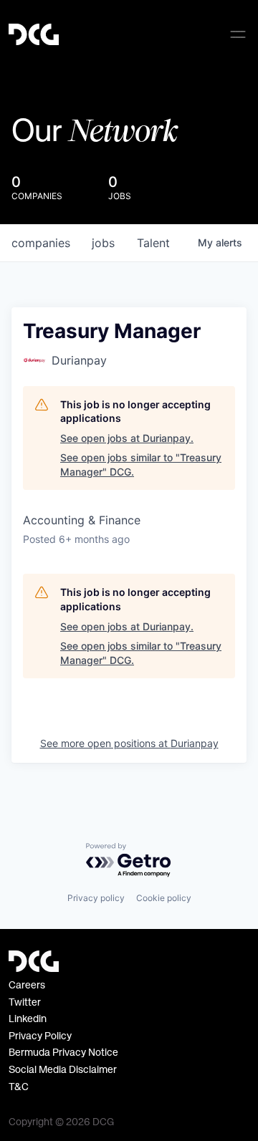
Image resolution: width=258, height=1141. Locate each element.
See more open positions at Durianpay (129, 743)
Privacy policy (96, 897)
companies (40, 243)
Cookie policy (163, 897)
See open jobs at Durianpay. (127, 438)
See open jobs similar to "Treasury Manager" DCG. (140, 464)
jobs (103, 243)
